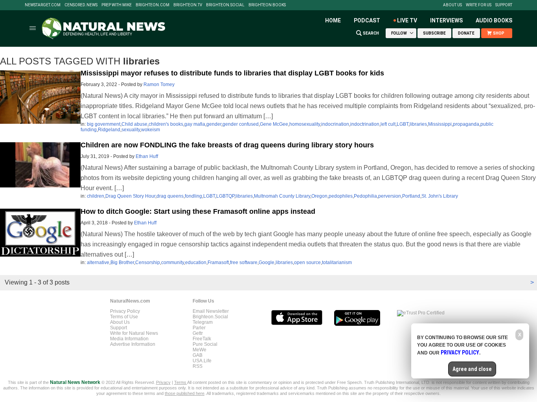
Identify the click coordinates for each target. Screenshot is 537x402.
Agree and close (472, 369)
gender (213, 124)
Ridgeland (109, 129)
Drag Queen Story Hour (130, 196)
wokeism (150, 129)
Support (503, 5)
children (95, 196)
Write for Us (478, 5)
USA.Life (202, 360)
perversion (389, 196)
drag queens (170, 196)
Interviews (446, 20)
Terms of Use (124, 316)
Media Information (129, 338)
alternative (98, 262)
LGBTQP (225, 196)
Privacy (163, 382)
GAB (197, 355)
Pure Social (205, 344)
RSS (197, 366)
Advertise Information (132, 344)
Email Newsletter (211, 311)
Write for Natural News (134, 333)
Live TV (407, 20)
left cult (388, 124)
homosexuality (304, 124)
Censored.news (80, 5)
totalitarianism (337, 262)
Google (266, 262)
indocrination (335, 124)
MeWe (199, 349)
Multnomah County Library (282, 196)
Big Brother (122, 262)
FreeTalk (202, 338)
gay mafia (194, 124)
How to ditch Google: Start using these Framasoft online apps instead (198, 211)
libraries (418, 124)
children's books (166, 124)
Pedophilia (365, 196)
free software (243, 262)
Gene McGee (274, 124)
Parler (199, 327)
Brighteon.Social (225, 5)
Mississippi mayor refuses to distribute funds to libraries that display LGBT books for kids (232, 73)
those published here (184, 393)
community (172, 262)
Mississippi (440, 124)
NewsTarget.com (43, 5)
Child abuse (134, 124)
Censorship (147, 262)
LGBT (402, 124)
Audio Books (494, 20)
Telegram (203, 322)
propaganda (466, 124)
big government (103, 124)
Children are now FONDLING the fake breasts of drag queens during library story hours (227, 145)
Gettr (198, 333)
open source (307, 262)
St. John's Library (439, 196)
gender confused (241, 124)
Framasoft (218, 262)
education (195, 262)
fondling (193, 196)
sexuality (130, 129)
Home (333, 20)
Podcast (367, 20)
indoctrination (364, 124)
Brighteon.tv (187, 5)
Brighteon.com (152, 5)
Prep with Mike (116, 5)
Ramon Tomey (159, 84)
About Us (452, 5)
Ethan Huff (147, 156)
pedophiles (341, 196)
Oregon (319, 196)
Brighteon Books (267, 5)
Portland (411, 196)
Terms (180, 382)
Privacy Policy (125, 311)
